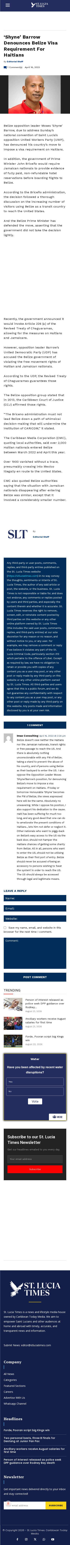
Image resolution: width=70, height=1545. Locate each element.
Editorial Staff (15, 61)
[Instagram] (26, 1539)
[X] (35, 1539)
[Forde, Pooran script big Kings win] (13, 1041)
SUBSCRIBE (56, 1505)
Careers (8, 1391)
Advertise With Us (14, 1397)
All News (9, 1374)
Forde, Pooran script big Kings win (27, 1430)
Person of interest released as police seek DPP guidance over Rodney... (44, 1003)
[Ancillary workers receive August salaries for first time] (13, 1023)
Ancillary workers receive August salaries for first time (34, 1450)
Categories (10, 1380)
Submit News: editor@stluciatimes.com (27, 1345)
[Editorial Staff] (18, 534)
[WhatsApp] (43, 1539)
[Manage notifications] (8, 1503)
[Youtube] (52, 1539)
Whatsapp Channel (15, 1403)
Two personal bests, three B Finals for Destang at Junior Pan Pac (29, 1439)
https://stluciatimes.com (22, 576)
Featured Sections (15, 1386)
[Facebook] (17, 1539)
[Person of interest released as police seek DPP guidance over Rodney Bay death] (13, 1004)
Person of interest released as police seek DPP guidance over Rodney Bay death (32, 1461)
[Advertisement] (35, 277)
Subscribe (35, 1169)
